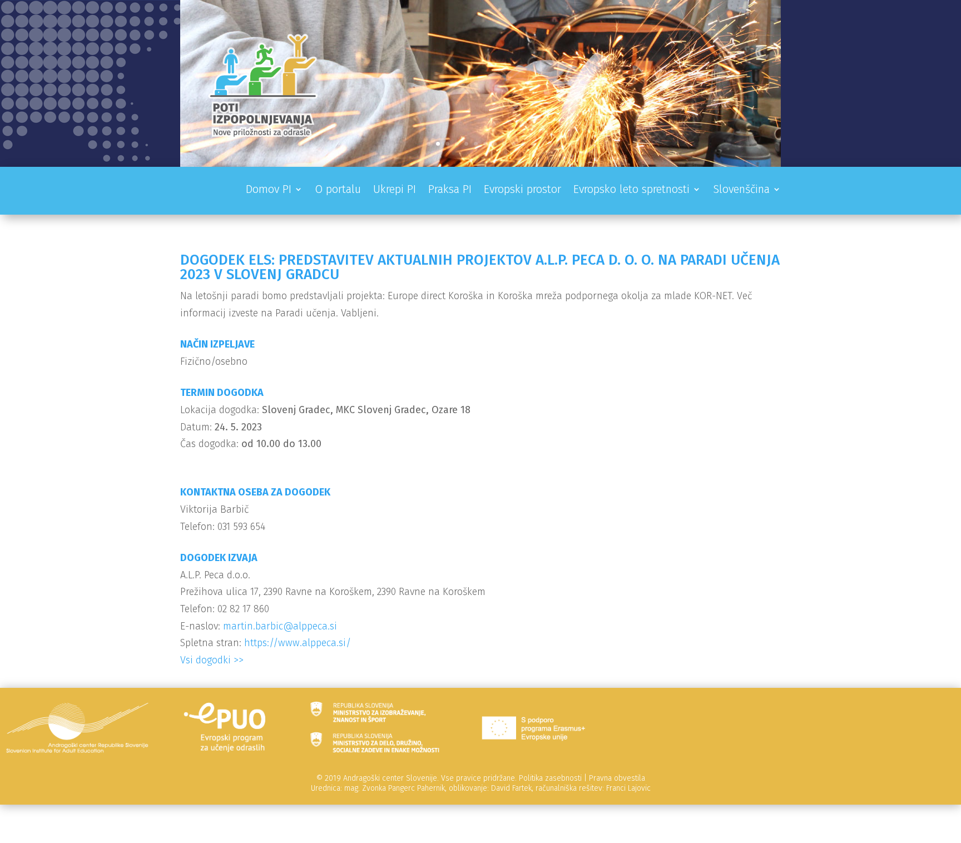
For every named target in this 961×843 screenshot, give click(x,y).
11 (523, 144)
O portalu (338, 190)
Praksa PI (450, 190)
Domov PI (268, 190)
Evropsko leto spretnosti (631, 190)
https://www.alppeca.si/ (297, 643)
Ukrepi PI (394, 190)
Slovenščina (741, 190)
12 (532, 144)
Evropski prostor (522, 190)
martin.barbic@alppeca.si (280, 626)
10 (514, 144)
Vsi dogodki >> (212, 660)
